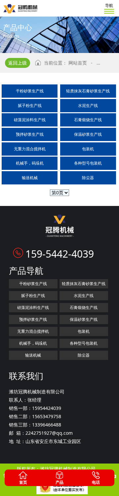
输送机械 (30, 177)
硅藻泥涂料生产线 (30, 120)
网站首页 (77, 63)
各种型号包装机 (88, 163)
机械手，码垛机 (30, 163)
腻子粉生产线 (30, 105)
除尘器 (88, 177)
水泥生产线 (88, 105)
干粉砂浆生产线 (30, 91)
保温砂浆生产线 (88, 134)
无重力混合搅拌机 (30, 149)
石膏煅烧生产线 (88, 120)
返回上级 (17, 63)
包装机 (88, 149)
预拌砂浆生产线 (30, 134)
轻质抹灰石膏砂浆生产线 (88, 91)
